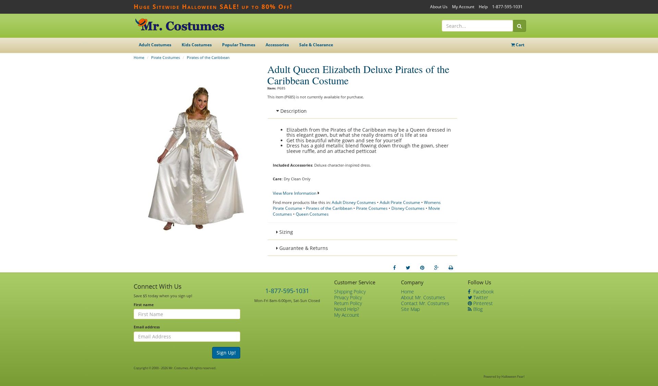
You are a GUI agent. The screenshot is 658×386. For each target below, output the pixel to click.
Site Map (410, 309)
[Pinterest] (422, 268)
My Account (463, 7)
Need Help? (346, 309)
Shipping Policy (350, 291)
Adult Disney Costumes (354, 202)
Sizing (285, 232)
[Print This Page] (451, 268)
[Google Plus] (436, 268)
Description (293, 111)
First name (144, 304)
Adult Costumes (155, 45)
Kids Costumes (197, 45)
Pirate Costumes (165, 57)
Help (483, 7)
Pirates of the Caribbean (208, 57)
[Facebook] (394, 268)
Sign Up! (226, 352)
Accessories (277, 45)
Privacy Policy (348, 297)
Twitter (480, 297)
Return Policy (348, 303)
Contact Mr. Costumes (425, 303)
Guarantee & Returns (303, 248)
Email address (147, 326)
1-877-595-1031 (507, 7)
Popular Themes (238, 45)
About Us (439, 7)
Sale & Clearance (316, 45)
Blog (477, 309)
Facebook (483, 291)
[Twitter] (408, 268)
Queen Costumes (312, 214)
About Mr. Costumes (423, 297)
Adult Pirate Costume (400, 202)
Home (139, 57)
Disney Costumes (408, 208)
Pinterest (482, 303)
